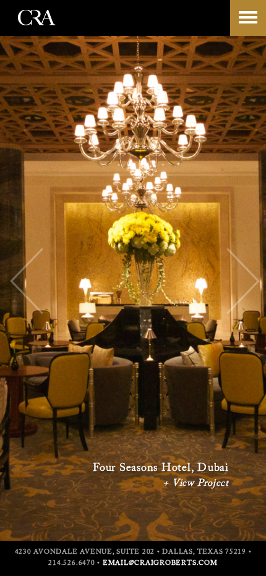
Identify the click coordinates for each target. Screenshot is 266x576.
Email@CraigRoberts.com (160, 563)
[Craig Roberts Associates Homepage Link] (36, 30)
